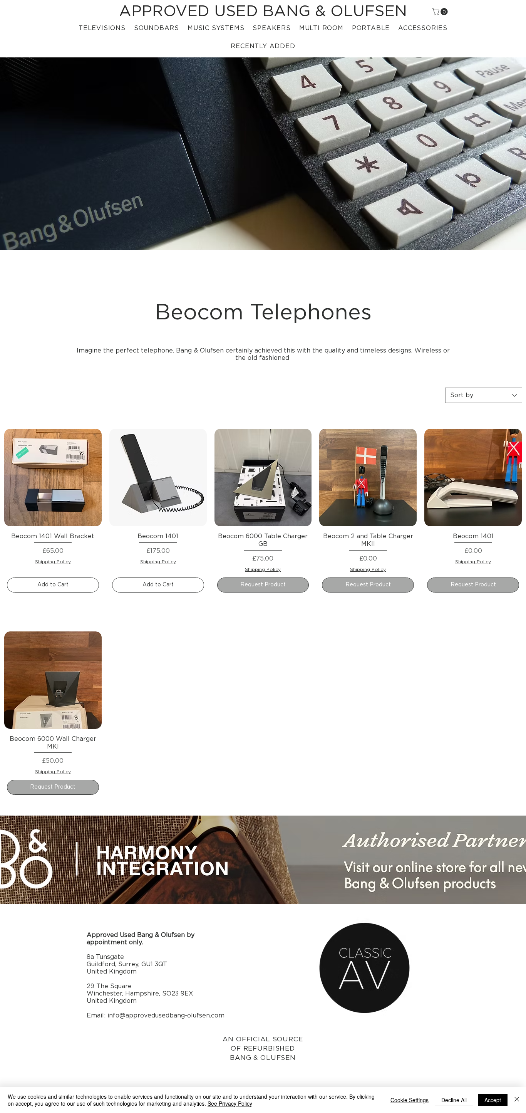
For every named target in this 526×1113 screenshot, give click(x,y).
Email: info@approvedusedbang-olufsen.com (155, 1015)
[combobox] (483, 395)
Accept (492, 1100)
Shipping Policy (53, 561)
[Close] (516, 1100)
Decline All (454, 1100)
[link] (440, 11)
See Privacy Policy (230, 1103)
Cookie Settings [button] (409, 1100)
